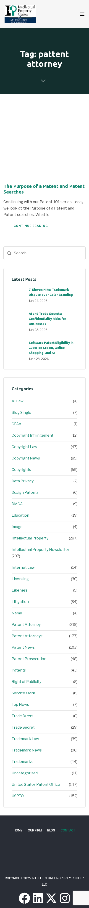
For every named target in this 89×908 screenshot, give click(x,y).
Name (17, 613)
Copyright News (26, 458)
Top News (20, 704)
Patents (19, 670)
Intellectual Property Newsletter (40, 549)
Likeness (20, 590)
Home (18, 830)
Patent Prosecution (29, 659)
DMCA (17, 504)
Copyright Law (24, 447)
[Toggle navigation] (71, 14)
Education (20, 515)
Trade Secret (23, 727)
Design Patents (25, 492)
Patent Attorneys (27, 636)
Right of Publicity (26, 682)
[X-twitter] (51, 898)
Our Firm (35, 830)
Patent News (23, 647)
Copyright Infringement (32, 435)
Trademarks (22, 761)
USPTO (18, 796)
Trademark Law (25, 739)
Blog (51, 830)
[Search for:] (44, 253)
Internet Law (23, 567)
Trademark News (27, 750)
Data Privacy (23, 481)
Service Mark (23, 693)
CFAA (16, 424)
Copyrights (21, 469)
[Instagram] (65, 898)
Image (17, 527)
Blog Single (21, 412)
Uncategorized (25, 773)
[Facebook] (24, 898)
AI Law (18, 401)
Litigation (20, 602)
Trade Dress (22, 716)
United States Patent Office (36, 784)
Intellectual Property (30, 538)
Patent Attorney (26, 624)
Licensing (20, 579)
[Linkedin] (38, 898)
